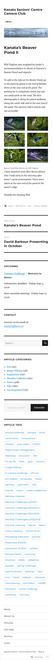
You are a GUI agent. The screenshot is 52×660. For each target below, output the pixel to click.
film (35, 455)
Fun (9, 366)
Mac (34, 484)
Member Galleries (16, 378)
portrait (36, 537)
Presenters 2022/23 (15, 542)
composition (28, 438)
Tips (29, 206)
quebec (34, 548)
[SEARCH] (45, 343)
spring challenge (26, 565)
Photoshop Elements (17, 537)
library (38, 479)
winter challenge (28, 589)
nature (37, 206)
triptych (26, 577)
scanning (30, 554)
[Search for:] (23, 343)
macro (19, 490)
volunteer (39, 577)
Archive (8, 636)
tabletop (29, 571)
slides (22, 560)
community (11, 438)
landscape (26, 479)
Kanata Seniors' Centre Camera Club (23, 11)
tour (7, 577)
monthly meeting (15, 525)
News (10, 382)
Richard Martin (13, 554)
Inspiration (13, 374)
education (24, 455)
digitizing (10, 455)
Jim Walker (11, 479)
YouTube (24, 594)
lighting (9, 484)
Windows (10, 589)
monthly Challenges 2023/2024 (22, 508)
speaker (9, 565)
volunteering (12, 583)
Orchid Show (33, 531)
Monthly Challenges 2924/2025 (22, 513)
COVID (36, 444)
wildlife (44, 206)
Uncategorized (15, 390)
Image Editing (14, 370)
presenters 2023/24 (15, 548)
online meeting (13, 531)
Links (7, 643)
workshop (10, 594)
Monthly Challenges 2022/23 (20, 502)
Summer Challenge (14, 273)
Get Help (9, 629)
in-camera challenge (16, 473)
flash (22, 461)
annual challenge (14, 432)
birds (42, 432)
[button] (14, 123)
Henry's (40, 461)
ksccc (10, 206)
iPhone (35, 473)
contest (9, 444)
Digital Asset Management (20, 450)
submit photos (13, 571)
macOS (9, 490)
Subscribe (39, 407)
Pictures (8, 623)
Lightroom (23, 484)
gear (30, 461)
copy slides (23, 444)
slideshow (33, 560)
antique (31, 432)
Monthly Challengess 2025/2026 (22, 519)
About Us (9, 616)
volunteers (29, 583)
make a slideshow (36, 490)
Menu (9, 22)
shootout (10, 560)
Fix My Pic (10, 461)
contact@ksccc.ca (13, 326)
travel (16, 577)
